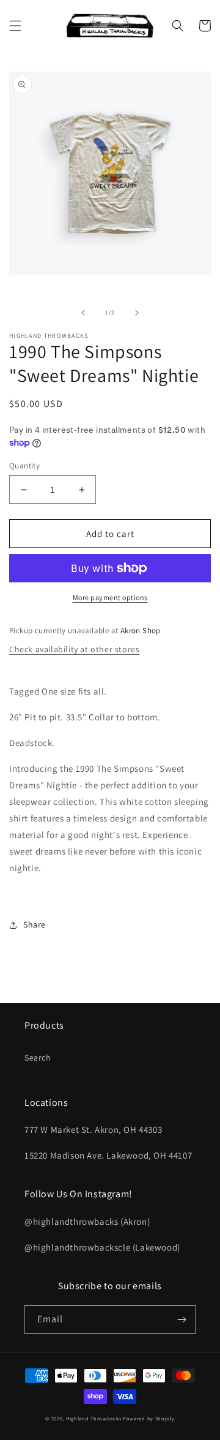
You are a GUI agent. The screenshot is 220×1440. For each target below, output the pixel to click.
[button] (15, 25)
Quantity (24, 465)
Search (37, 1057)
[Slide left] (83, 312)
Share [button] (34, 924)
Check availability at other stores (74, 649)
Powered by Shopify (149, 1418)
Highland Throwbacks (93, 1418)
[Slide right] (136, 312)
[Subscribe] (181, 1319)
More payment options (110, 597)
